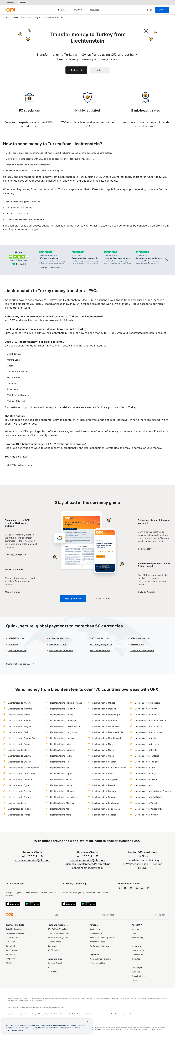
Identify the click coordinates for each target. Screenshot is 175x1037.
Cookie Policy (17, 1030)
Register (160, 10)
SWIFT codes (53, 950)
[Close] (87, 1022)
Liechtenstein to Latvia (61, 785)
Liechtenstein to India (60, 744)
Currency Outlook (55, 963)
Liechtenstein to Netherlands (106, 726)
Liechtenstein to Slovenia (147, 714)
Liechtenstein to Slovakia (147, 708)
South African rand (142, 650)
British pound (58, 644)
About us (135, 929)
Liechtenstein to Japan (61, 773)
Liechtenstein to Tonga (145, 773)
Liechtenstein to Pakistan (104, 761)
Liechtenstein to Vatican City (148, 809)
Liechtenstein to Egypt (18, 785)
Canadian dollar (100, 638)
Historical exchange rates (58, 937)
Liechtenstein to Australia (20, 708)
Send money (19, 17)
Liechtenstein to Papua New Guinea (109, 767)
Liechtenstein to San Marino (105, 803)
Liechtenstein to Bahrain (19, 720)
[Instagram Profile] (148, 888)
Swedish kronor (100, 650)
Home (8, 17)
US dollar (137, 644)
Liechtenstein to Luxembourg (64, 797)
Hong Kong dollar (101, 644)
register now (76, 332)
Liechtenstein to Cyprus (19, 761)
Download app (96, 933)
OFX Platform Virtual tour (58, 929)
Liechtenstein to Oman (103, 756)
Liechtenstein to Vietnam (146, 814)
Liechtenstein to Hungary (62, 738)
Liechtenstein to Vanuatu (146, 803)
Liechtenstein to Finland (19, 809)
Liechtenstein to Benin (18, 732)
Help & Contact (107, 915)
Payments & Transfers (15, 933)
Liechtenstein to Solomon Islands (150, 720)
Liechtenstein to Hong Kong (63, 732)
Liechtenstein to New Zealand (106, 738)
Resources (94, 10)
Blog (49, 967)
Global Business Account (16, 929)
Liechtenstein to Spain (145, 738)
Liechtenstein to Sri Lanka (147, 744)
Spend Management (14, 950)
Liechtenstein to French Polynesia (66, 703)
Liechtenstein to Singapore (147, 703)
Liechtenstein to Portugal (104, 791)
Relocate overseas (97, 942)
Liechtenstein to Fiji (17, 803)
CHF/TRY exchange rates (19, 465)
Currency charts (54, 942)
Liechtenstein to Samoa (103, 797)
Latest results (137, 955)
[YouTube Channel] (142, 888)
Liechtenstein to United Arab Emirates (153, 791)
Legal (134, 933)
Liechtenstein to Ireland (61, 756)
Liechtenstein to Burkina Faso (22, 738)
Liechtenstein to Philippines (105, 779)
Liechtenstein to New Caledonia (107, 732)
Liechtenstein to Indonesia (62, 750)
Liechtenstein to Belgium (19, 726)
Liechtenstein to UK (144, 785)
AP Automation (12, 954)
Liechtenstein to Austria (19, 714)
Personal (22, 3)
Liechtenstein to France (19, 814)
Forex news (52, 971)
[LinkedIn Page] (125, 888)
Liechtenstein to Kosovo (61, 779)
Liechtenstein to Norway (104, 750)
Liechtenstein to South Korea (148, 732)
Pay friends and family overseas (103, 937)
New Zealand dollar (61, 650)
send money (95, 332)
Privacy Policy (137, 937)
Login (57, 915)
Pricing (8, 963)
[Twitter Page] (131, 888)
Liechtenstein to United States (149, 797)
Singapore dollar (140, 638)
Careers (135, 980)
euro (13, 644)
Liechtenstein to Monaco (104, 708)
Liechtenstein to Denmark (20, 779)
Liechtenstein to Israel (60, 761)
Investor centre (138, 950)
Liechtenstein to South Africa (148, 726)
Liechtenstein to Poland (103, 785)
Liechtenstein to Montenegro (106, 714)
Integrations (11, 958)
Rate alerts (52, 946)
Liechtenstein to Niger (102, 744)
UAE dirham (16, 638)
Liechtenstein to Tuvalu (146, 779)
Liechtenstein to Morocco (104, 720)
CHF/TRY (50, 444)
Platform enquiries (97, 963)
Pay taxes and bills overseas (101, 946)
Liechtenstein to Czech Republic (23, 767)
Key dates (136, 959)
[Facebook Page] (120, 888)
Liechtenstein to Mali (60, 809)
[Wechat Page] (137, 888)
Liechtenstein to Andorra (20, 703)
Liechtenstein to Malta (60, 814)
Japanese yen (17, 650)
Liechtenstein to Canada (19, 744)
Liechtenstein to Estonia (19, 791)
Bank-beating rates (145, 110)
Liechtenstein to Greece (61, 714)
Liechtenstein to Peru (102, 773)
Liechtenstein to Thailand (147, 761)
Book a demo (160, 915)
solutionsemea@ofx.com (87, 867)
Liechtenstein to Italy (60, 767)
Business (10, 3)
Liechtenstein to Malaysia (62, 803)
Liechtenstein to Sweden (146, 750)
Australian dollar (59, 638)
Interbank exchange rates (58, 933)
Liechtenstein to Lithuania (62, 791)
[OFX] (10, 10)
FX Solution (10, 942)
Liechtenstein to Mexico (103, 703)
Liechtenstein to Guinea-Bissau (65, 726)
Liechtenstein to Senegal (104, 814)
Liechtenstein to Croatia (19, 756)
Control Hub (11, 946)
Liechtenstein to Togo (145, 767)
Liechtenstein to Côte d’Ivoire (22, 773)
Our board (136, 972)
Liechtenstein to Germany (62, 708)
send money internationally (61, 447)
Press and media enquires (100, 959)
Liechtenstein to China (18, 750)
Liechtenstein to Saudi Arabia (106, 809)
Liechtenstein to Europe (19, 797)
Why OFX (78, 10)
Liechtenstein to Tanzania (147, 756)
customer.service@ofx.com (32, 860)
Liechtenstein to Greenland (63, 720)
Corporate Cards (12, 937)
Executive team (138, 976)
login (49, 158)
